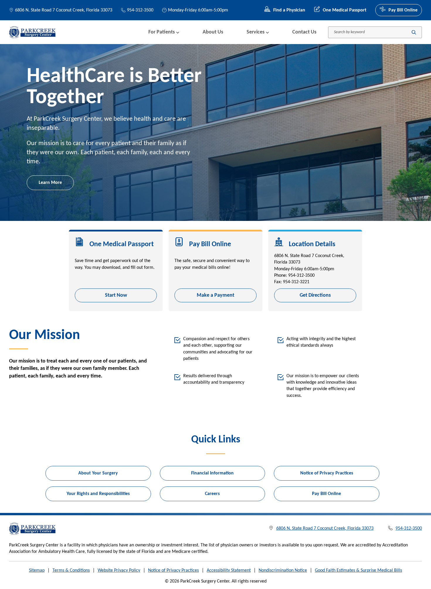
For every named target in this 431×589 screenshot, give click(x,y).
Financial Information (212, 473)
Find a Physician (289, 10)
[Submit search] (414, 32)
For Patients (161, 32)
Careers (212, 493)
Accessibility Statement (229, 570)
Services (255, 32)
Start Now (116, 295)
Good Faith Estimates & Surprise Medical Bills (358, 570)
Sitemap (37, 570)
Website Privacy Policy (119, 570)
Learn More (50, 182)
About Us (213, 32)
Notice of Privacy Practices (326, 473)
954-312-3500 (140, 10)
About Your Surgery (98, 473)
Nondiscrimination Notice (283, 570)
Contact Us (304, 32)
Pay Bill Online (403, 10)
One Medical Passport (344, 10)
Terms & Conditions (71, 570)
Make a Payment (215, 295)
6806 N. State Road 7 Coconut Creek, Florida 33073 (63, 10)
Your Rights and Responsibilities (98, 493)
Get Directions (315, 295)
